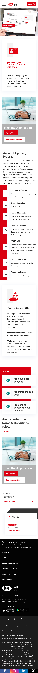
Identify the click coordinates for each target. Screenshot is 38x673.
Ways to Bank (7, 579)
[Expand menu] (35, 552)
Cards (4, 557)
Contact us (20, 602)
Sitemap (20, 635)
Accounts (5, 552)
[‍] (10, 590)
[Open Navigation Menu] (4, 4)
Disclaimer (5, 631)
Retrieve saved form (14, 139)
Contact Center (7, 626)
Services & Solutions (10, 568)
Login (30, 4)
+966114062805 (14, 531)
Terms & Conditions (17, 631)
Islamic (9, 431)
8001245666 (12, 525)
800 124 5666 (8, 602)
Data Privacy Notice (8, 635)
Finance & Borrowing (10, 563)
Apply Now (10, 133)
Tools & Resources (9, 574)
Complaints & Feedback (22, 626)
